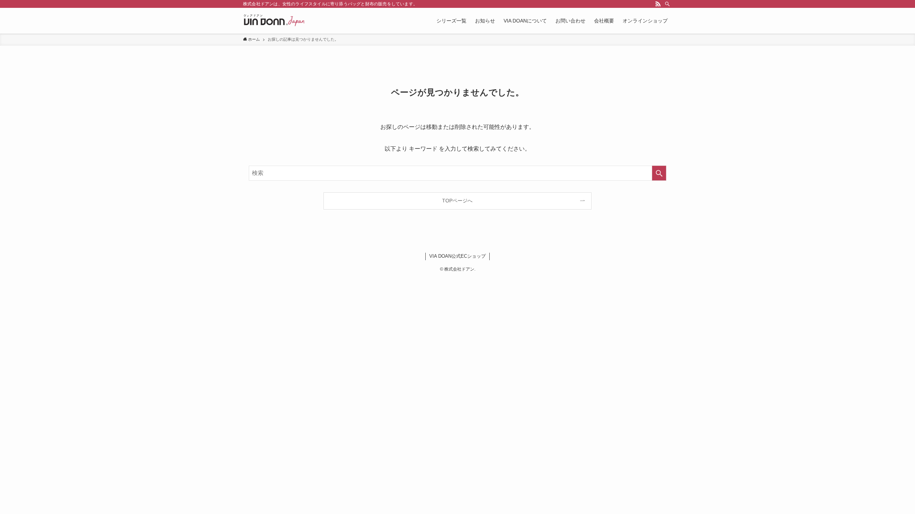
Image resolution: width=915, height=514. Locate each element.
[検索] (667, 4)
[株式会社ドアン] (274, 21)
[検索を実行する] (659, 173)
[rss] (658, 4)
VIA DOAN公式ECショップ (457, 256)
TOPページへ (457, 200)
